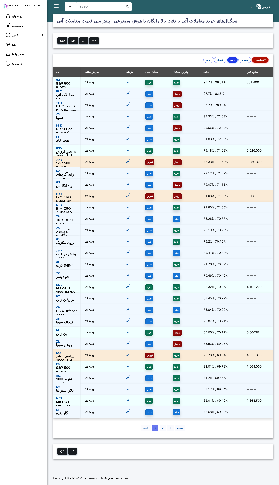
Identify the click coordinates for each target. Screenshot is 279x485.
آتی (128, 82)
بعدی (180, 428)
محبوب (244, 59)
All (70, 6)
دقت (232, 59)
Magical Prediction (26, 5)
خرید (208, 59)
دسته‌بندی (259, 59)
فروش (220, 59)
